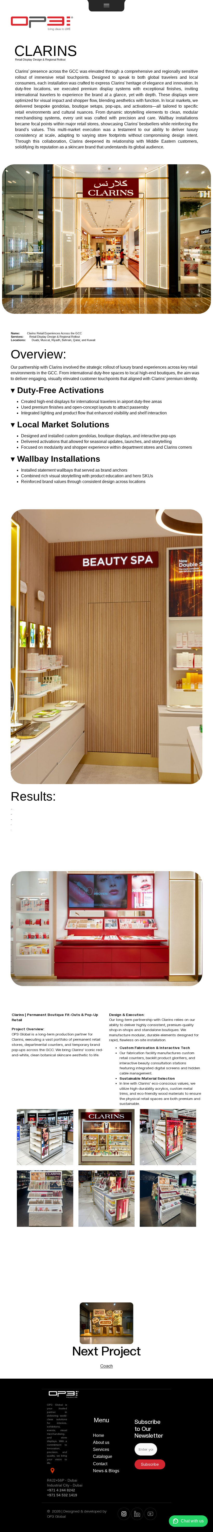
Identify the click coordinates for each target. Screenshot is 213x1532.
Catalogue (102, 1456)
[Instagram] (124, 1514)
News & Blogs (106, 1471)
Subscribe (150, 1464)
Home (98, 1435)
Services (101, 1449)
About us (101, 1442)
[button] (106, 5)
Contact (100, 1464)
